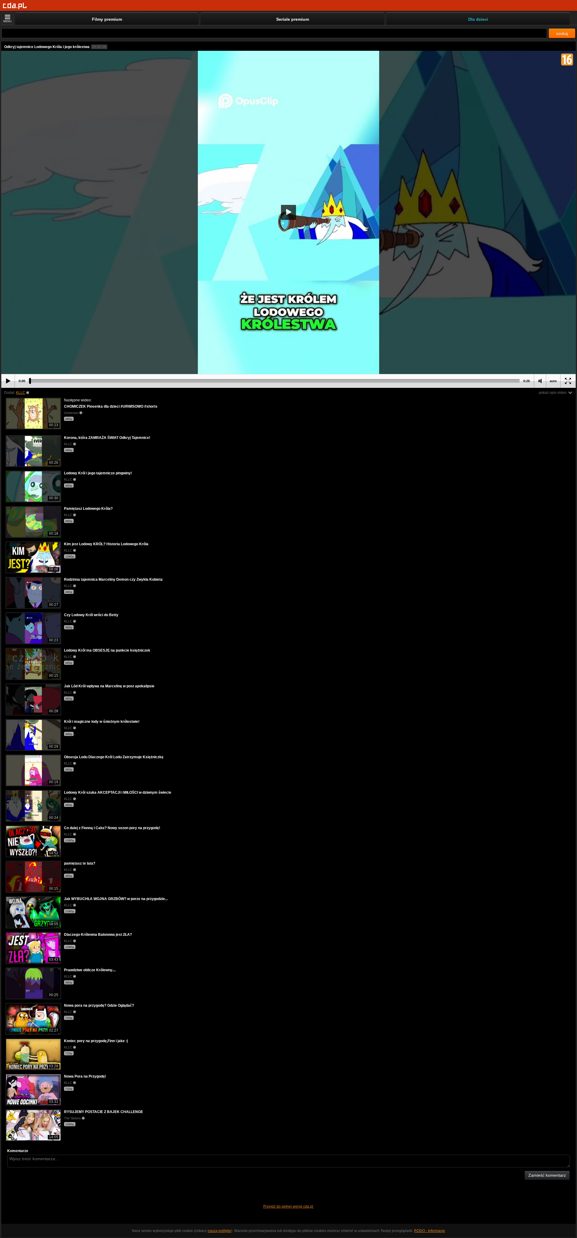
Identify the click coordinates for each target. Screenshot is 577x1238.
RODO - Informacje (429, 1231)
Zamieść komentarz (547, 1175)
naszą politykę (219, 1231)
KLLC (20, 393)
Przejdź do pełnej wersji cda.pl (288, 1206)
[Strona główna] (15, 6)
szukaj (562, 33)
